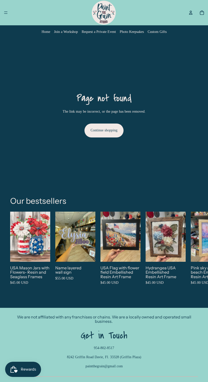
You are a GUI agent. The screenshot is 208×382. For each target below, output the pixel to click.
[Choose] (42, 253)
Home (46, 32)
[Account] (190, 12)
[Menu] (6, 12)
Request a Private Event (99, 32)
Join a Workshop (66, 32)
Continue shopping (104, 130)
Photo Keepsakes (132, 32)
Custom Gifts (157, 32)
